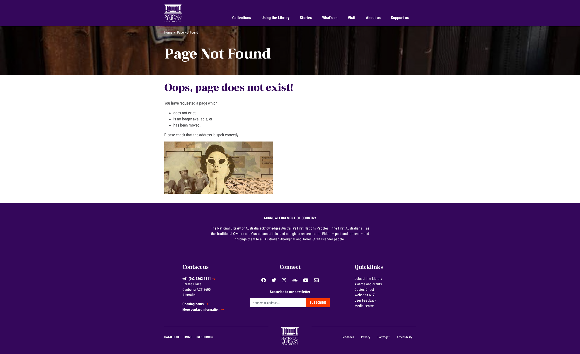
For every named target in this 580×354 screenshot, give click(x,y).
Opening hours (193, 304)
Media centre (364, 306)
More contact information (201, 309)
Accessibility (404, 337)
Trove (187, 337)
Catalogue (172, 337)
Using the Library (275, 17)
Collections (241, 17)
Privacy (365, 337)
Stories (306, 17)
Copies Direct (364, 289)
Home (168, 32)
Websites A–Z (365, 295)
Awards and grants (368, 284)
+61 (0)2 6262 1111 (196, 278)
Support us (400, 17)
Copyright (383, 337)
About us (373, 17)
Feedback (348, 337)
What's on (330, 17)
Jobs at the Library (368, 278)
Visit (351, 17)
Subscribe (318, 302)
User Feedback (365, 300)
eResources (204, 337)
